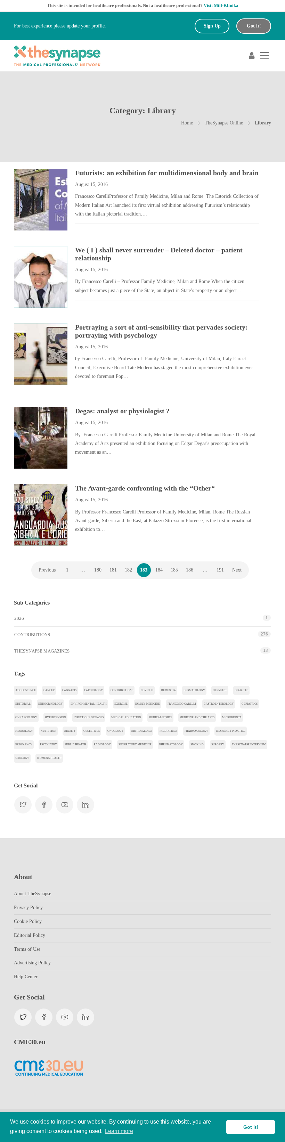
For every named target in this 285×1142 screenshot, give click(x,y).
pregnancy (23, 744)
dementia (168, 690)
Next (237, 570)
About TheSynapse (32, 893)
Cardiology (93, 690)
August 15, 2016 (91, 184)
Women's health (49, 758)
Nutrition (48, 730)
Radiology (102, 744)
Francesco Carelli (182, 703)
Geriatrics (250, 703)
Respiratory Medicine (135, 744)
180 (97, 570)
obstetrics (91, 730)
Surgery (217, 744)
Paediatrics (168, 730)
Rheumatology (171, 744)
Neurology (24, 730)
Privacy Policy (28, 907)
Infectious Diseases (89, 717)
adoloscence (25, 690)
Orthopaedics (141, 730)
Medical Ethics (160, 717)
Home (187, 122)
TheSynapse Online (224, 122)
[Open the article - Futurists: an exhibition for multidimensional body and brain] (27, 199)
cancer (49, 690)
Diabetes (241, 690)
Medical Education (126, 717)
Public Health (75, 744)
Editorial (23, 703)
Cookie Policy (28, 921)
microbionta (232, 717)
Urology (22, 758)
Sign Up (212, 26)
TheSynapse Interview (249, 744)
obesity (70, 730)
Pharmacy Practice (230, 730)
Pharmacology (196, 730)
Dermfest (220, 690)
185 (174, 570)
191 (220, 570)
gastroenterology (219, 703)
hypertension (55, 717)
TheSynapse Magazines (42, 651)
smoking (197, 744)
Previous (47, 570)
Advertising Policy (32, 962)
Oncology (115, 730)
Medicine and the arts (197, 717)
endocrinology (50, 703)
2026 (19, 618)
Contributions (32, 634)
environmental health (89, 703)
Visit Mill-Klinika (221, 5)
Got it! (254, 26)
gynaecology (26, 717)
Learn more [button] (119, 1131)
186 (189, 570)
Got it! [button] (250, 1127)
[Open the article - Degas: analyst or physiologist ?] (27, 438)
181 (113, 570)
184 (159, 570)
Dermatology (194, 690)
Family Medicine (147, 703)
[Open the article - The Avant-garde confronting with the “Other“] (27, 515)
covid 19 (147, 690)
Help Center (26, 976)
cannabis (69, 690)
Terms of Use (27, 949)
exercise (121, 703)
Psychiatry (48, 744)
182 (128, 570)
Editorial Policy (29, 935)
